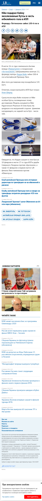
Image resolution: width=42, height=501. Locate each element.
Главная (4, 9)
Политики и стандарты (9, 428)
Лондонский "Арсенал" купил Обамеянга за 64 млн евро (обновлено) (21, 202)
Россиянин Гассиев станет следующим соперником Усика (17, 372)
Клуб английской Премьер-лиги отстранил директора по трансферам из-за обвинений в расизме (21, 182)
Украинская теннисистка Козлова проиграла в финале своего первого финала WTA (20, 381)
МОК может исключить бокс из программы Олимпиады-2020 (19, 322)
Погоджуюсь (32, 497)
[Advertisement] (21, 242)
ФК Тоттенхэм (24, 211)
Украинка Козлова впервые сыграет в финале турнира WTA (20, 401)
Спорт (11, 9)
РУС (34, 3)
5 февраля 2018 (20, 9)
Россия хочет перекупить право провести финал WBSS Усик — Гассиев (18, 331)
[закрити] (41, 483)
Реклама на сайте (8, 421)
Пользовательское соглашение (12, 430)
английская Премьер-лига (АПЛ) (16, 215)
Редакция (5, 426)
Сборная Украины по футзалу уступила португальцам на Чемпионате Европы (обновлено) (17, 342)
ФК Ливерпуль (9, 211)
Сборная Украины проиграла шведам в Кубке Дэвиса (20, 391)
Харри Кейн (22, 74)
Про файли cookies (8, 497)
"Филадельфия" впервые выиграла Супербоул (20, 364)
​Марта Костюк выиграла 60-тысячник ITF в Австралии (19, 410)
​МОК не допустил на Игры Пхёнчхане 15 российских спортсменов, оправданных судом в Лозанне (21, 354)
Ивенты (4, 424)
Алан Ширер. (7, 92)
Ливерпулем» (14, 69)
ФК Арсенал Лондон (11, 219)
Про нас (4, 419)
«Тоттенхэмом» (8, 71)
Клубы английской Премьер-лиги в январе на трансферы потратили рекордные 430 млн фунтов (21, 193)
